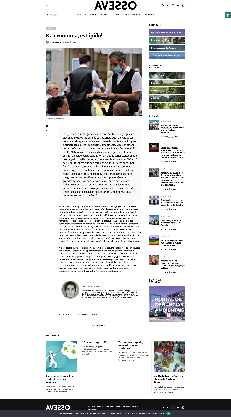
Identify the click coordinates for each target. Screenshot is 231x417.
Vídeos (118, 406)
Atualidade (166, 121)
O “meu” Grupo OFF (94, 342)
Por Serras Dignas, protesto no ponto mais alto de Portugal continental (172, 129)
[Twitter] (168, 5)
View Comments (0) (100, 326)
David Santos (89, 282)
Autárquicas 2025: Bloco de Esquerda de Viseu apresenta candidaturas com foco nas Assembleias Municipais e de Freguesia (173, 179)
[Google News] (183, 5)
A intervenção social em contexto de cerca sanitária (60, 379)
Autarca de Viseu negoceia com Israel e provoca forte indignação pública (173, 264)
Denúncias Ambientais (130, 406)
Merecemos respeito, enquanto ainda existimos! (130, 345)
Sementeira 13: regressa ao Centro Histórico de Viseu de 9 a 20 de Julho (172, 202)
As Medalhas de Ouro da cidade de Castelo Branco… (168, 379)
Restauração (64, 314)
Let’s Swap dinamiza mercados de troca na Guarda (171, 222)
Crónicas (51, 28)
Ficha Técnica (92, 409)
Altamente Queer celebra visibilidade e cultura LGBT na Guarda (173, 242)
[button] (228, 15)
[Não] (228, 413)
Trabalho (96, 314)
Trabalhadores (81, 314)
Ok (168, 413)
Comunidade (110, 406)
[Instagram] (173, 5)
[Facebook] (162, 5)
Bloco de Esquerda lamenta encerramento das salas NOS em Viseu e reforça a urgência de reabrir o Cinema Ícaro (173, 153)
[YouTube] (178, 5)
